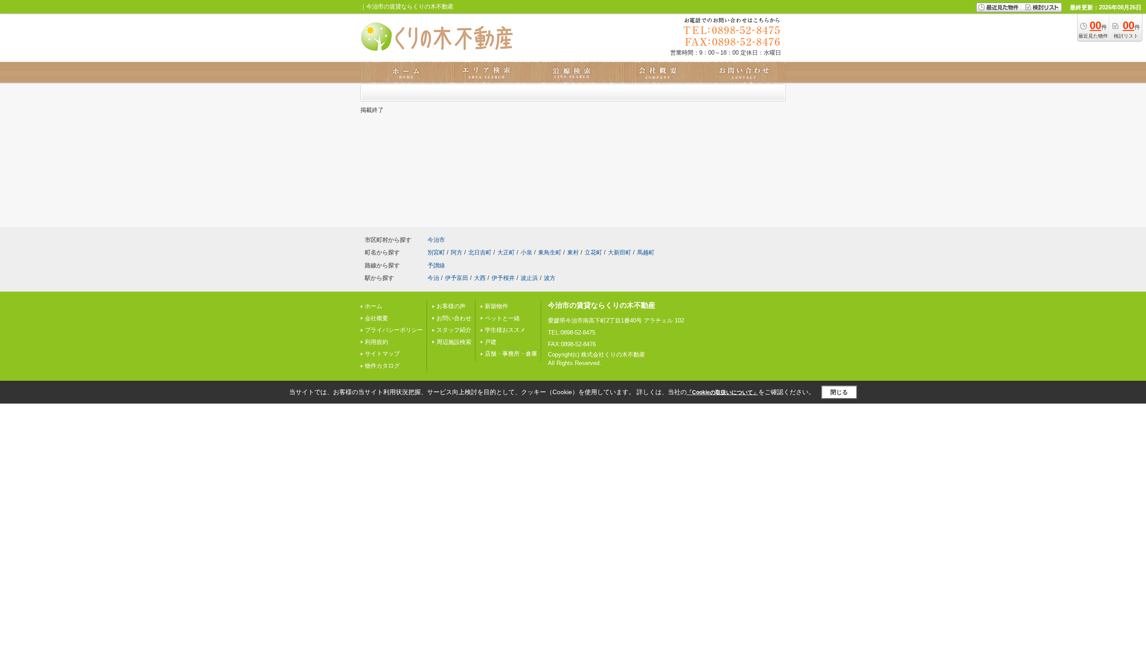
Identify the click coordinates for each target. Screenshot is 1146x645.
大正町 (506, 252)
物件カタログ (382, 365)
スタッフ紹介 (453, 330)
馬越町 (645, 252)
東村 (573, 252)
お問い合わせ (453, 318)
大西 (480, 278)
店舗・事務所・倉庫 (511, 353)
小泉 (526, 252)
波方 (550, 278)
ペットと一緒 (502, 318)
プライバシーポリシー (394, 330)
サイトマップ (382, 353)
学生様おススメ (505, 330)
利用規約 (376, 342)
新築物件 (496, 306)
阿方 (456, 252)
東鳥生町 (549, 252)
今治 (433, 278)
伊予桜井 (503, 278)
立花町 (593, 252)
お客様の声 (451, 306)
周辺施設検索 (453, 342)
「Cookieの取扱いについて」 (722, 392)
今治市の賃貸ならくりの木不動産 (601, 305)
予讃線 (436, 265)
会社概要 (376, 318)
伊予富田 (456, 278)
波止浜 (529, 278)
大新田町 (619, 252)
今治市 (436, 239)
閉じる (839, 392)
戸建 (490, 342)
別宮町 (436, 252)
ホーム (373, 306)
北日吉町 (480, 252)
